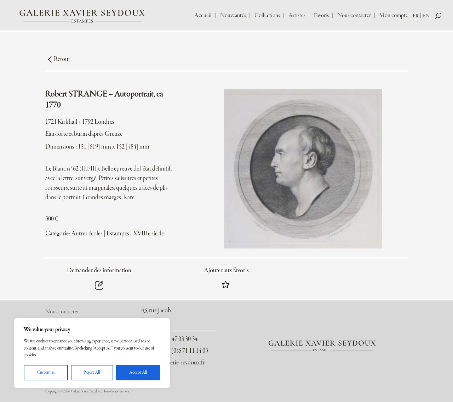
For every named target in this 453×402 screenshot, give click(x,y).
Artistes (296, 15)
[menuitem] (418, 16)
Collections (267, 15)
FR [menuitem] (416, 16)
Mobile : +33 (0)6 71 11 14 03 (174, 351)
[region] (92, 353)
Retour (62, 59)
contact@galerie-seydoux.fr (173, 363)
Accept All (138, 372)
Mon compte (393, 15)
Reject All (92, 372)
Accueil (203, 15)
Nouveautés (233, 15)
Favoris (321, 15)
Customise (46, 372)
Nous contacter (354, 15)
